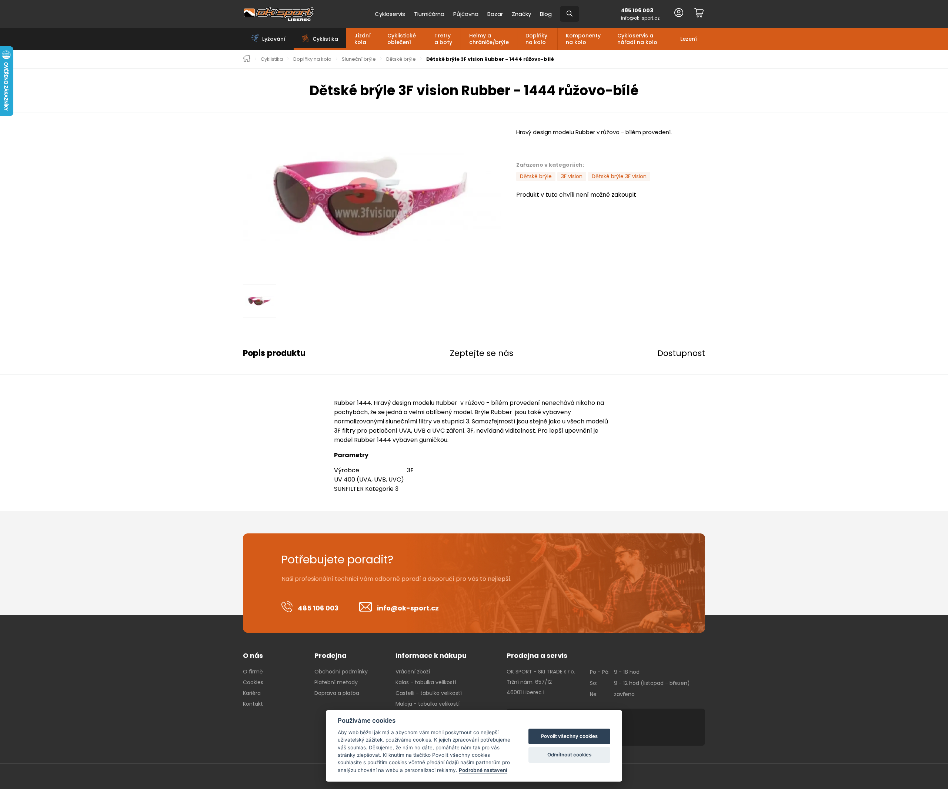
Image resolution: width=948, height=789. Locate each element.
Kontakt (253, 704)
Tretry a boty (443, 39)
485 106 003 (637, 10)
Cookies (253, 682)
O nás (253, 655)
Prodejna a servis (537, 655)
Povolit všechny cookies (569, 736)
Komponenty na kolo (583, 39)
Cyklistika (272, 59)
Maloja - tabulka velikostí (427, 704)
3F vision (572, 176)
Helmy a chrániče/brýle (489, 39)
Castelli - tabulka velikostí (428, 693)
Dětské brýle (401, 59)
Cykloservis (390, 14)
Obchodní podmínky (341, 671)
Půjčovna (465, 14)
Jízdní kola (362, 39)
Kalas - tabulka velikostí (425, 682)
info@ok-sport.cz (640, 18)
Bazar (495, 14)
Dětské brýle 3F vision (619, 176)
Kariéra (252, 693)
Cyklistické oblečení (401, 39)
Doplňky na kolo (536, 39)
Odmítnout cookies (569, 755)
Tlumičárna (429, 14)
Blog (546, 14)
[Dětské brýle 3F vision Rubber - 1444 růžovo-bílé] (372, 196)
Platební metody (336, 682)
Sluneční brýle (359, 59)
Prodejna (330, 655)
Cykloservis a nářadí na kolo (637, 39)
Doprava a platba (336, 693)
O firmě (253, 671)
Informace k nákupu (431, 655)
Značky (521, 14)
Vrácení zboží (412, 671)
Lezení (688, 39)
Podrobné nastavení (483, 770)
